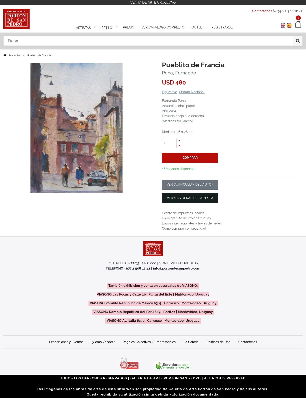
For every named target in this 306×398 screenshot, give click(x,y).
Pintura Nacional (192, 92)
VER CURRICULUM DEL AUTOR (190, 184)
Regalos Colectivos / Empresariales (149, 342)
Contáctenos (262, 11)
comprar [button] (190, 157)
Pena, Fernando (179, 73)
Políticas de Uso (218, 342)
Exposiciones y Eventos (66, 342)
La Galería (191, 342)
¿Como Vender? (103, 342)
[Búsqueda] (297, 41)
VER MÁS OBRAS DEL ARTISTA (190, 198)
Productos (15, 55)
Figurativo (169, 92)
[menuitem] (129, 27)
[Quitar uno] (179, 145)
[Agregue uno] (179, 140)
